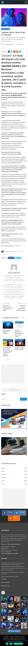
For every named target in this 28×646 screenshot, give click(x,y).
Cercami (20, 251)
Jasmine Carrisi (14, 251)
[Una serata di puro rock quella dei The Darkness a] (11, 599)
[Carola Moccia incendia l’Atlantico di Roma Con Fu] (4, 625)
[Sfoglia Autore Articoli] (14, 267)
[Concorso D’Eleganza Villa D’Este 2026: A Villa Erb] (11, 606)
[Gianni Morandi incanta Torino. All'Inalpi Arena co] (4, 612)
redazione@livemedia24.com (13, 544)
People (2, 484)
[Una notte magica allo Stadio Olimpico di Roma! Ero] (24, 599)
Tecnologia (3, 477)
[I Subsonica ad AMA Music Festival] (8, 325)
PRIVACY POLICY (5, 585)
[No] (26, 640)
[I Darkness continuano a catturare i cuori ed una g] (17, 625)
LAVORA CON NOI (5, 582)
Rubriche (3, 468)
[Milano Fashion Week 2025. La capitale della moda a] (24, 625)
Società (3, 480)
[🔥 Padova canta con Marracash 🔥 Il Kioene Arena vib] (24, 619)
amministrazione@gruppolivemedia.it (9, 553)
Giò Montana (7, 251)
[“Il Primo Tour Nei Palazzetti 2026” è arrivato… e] (24, 606)
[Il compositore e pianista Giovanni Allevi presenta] (11, 612)
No (11, 643)
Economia (3, 474)
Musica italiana (5, 29)
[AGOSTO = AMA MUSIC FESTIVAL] (20, 342)
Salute (2, 471)
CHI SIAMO (3, 579)
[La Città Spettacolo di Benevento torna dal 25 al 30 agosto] (20, 325)
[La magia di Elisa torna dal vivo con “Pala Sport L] (17, 606)
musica (25, 113)
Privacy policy (18, 643)
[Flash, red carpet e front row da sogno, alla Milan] (4, 619)
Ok (7, 643)
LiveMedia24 (12, 111)
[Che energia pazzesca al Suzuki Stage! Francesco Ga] (24, 612)
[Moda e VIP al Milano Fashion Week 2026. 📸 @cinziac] (17, 619)
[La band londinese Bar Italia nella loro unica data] (17, 612)
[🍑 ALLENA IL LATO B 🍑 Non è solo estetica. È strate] (11, 619)
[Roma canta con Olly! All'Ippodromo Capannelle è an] (17, 599)
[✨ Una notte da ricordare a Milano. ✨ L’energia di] (11, 625)
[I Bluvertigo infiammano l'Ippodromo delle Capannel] (4, 599)
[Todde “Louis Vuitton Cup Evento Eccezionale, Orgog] (4, 606)
